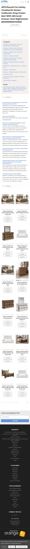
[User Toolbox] (23, 1)
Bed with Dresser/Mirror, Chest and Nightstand (13, 48)
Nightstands (12, 69)
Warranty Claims (7, 116)
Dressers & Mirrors (13, 56)
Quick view (8, 218)
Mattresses (6, 65)
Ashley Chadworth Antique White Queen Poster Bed (22, 387)
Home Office (15, 471)
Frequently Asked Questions (10, 173)
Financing (15, 449)
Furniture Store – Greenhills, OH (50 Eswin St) (15, 432)
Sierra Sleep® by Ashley (15, 495)
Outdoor (15, 479)
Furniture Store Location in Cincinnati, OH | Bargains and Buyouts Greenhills (15, 439)
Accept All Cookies (21, 547)
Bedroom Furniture (14, 62)
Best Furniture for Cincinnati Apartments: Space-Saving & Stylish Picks (14, 137)
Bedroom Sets (13, 44)
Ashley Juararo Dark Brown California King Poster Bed (8, 387)
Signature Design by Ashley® (14, 90)
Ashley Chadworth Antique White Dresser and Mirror (22, 318)
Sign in (12, 458)
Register (17, 458)
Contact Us (15, 445)
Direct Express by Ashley (9, 87)
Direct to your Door (15, 480)
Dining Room (15, 469)
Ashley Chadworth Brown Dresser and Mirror (8, 247)
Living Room (15, 468)
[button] (14, 35)
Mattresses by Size (15, 65)
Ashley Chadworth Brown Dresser (8, 317)
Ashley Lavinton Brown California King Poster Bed (22, 353)
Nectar (15, 501)
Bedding (14, 80)
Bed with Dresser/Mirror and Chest (12, 58)
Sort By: (4, 97)
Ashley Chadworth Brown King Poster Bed (22, 212)
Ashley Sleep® (15, 499)
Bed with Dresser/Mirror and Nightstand (12, 45)
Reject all (11, 547)
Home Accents (7, 80)
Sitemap (15, 460)
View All (15, 506)
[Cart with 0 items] (25, 1)
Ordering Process (15, 451)
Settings (4, 547)
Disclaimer (15, 454)
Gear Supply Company (15, 437)
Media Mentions (15, 442)
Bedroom (5, 44)
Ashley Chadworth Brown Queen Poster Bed (8, 283)
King (11, 74)
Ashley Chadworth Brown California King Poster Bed (8, 213)
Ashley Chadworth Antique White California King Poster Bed (22, 248)
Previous (2, 531)
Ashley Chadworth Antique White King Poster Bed (8, 353)
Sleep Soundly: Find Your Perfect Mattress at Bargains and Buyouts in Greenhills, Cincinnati (14, 162)
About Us (15, 443)
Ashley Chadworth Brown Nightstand (22, 283)
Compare (7, 220)
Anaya (15, 503)
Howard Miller (15, 505)
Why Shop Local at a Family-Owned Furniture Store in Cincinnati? (15, 434)
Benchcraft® (15, 492)
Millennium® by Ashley (17, 88)
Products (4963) (15, 24)
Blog (15, 456)
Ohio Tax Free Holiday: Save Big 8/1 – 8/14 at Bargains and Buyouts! (14, 123)
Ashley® (9, 88)
